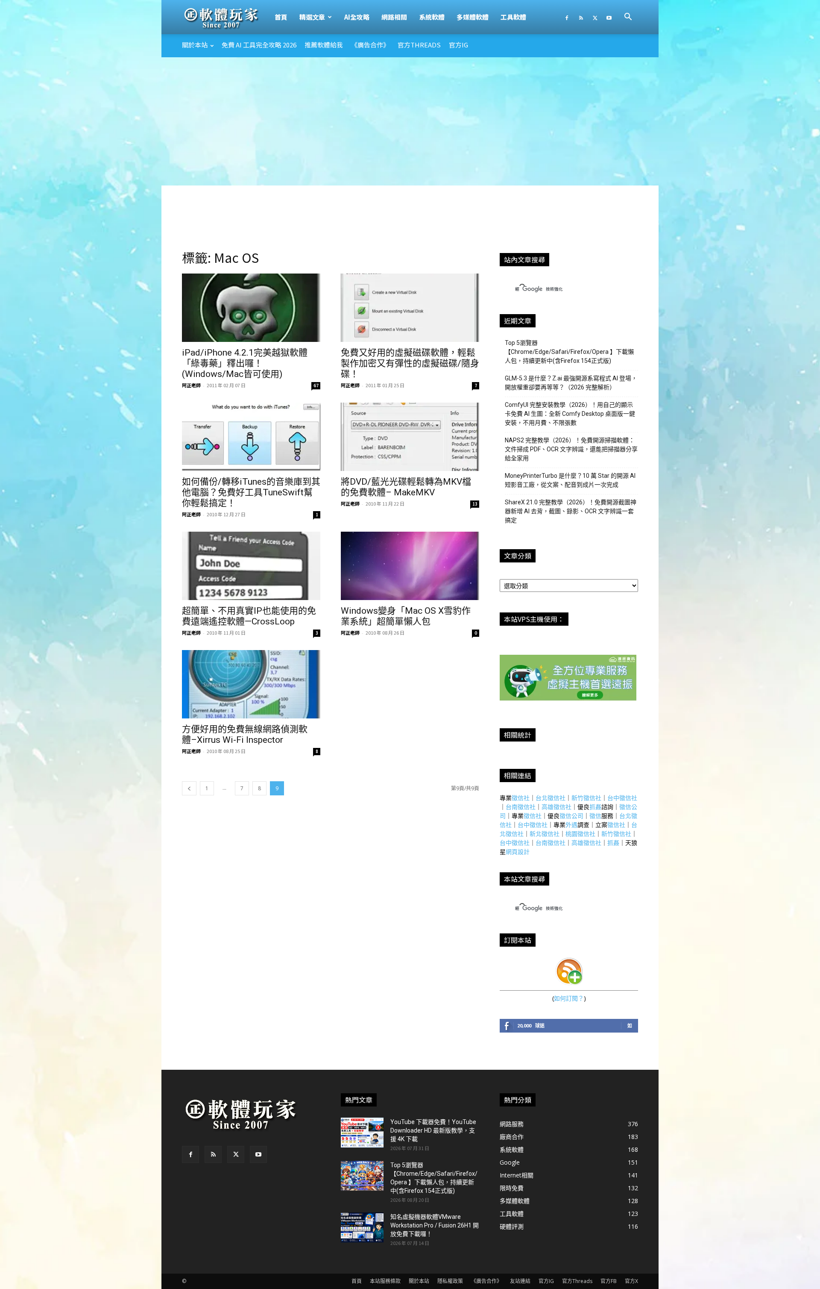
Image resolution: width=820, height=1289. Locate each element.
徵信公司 (571, 816)
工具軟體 (513, 16)
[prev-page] (189, 788)
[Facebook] (566, 17)
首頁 (281, 16)
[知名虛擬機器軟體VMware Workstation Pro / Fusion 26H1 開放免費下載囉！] (362, 1227)
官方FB (608, 1281)
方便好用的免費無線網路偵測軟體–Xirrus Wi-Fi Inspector (245, 734)
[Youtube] (609, 17)
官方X (631, 1281)
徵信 (595, 816)
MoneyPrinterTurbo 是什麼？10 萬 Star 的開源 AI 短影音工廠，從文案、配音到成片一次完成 (570, 480)
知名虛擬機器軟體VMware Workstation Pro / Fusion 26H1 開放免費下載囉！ (434, 1225)
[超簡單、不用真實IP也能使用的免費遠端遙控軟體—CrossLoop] (251, 566)
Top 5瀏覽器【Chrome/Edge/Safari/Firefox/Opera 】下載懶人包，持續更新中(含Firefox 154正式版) (569, 351)
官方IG (458, 44)
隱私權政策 (450, 1281)
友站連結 (520, 1281)
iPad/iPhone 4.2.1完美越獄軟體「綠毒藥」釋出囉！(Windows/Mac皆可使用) (245, 363)
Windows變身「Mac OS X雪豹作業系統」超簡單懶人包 (406, 616)
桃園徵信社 (580, 834)
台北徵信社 (550, 798)
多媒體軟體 (473, 16)
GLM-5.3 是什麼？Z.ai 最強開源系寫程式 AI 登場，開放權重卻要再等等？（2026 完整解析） (571, 383)
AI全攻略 (356, 16)
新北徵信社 (544, 834)
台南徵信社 (521, 807)
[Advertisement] (410, 121)
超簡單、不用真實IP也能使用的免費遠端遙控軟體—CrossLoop (249, 616)
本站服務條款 (385, 1281)
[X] (595, 17)
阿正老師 (191, 385)
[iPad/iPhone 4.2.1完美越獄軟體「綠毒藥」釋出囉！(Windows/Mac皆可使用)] (251, 308)
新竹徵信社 (586, 798)
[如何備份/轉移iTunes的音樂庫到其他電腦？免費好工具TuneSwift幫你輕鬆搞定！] (251, 437)
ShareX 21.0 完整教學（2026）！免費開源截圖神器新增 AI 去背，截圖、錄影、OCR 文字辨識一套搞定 (570, 511)
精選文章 (312, 16)
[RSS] (580, 17)
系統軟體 (432, 16)
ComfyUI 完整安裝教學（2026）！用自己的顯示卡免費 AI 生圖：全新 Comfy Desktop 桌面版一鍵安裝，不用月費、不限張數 (570, 413)
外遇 (571, 825)
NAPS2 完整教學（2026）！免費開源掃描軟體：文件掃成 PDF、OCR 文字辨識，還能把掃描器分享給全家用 (571, 449)
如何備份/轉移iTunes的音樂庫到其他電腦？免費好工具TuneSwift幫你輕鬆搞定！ (251, 492)
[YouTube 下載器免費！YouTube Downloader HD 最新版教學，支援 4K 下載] (362, 1133)
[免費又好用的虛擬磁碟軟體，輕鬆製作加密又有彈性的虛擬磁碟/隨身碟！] (410, 308)
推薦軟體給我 (324, 44)
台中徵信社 (622, 798)
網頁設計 (518, 852)
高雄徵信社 (556, 807)
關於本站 (195, 44)
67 (316, 385)
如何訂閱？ (569, 998)
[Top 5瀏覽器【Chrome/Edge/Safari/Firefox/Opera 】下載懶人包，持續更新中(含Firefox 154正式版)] (362, 1176)
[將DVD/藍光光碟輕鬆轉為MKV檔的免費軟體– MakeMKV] (410, 437)
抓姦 (595, 807)
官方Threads (419, 44)
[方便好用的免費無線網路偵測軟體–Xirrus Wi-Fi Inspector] (251, 684)
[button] (628, 18)
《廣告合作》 (370, 44)
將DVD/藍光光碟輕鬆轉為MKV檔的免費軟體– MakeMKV (406, 487)
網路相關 (394, 16)
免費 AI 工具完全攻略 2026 (259, 44)
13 (474, 503)
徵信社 (521, 798)
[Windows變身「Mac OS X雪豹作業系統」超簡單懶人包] (410, 566)
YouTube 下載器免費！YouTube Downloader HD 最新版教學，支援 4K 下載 (433, 1130)
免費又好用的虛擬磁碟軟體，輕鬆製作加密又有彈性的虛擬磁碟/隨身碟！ (410, 363)
